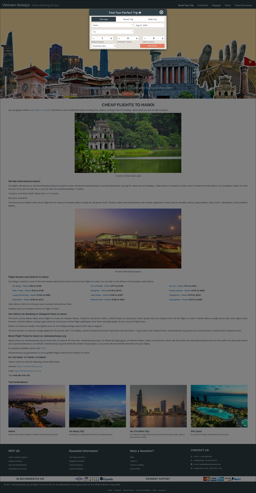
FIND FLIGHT (152, 46)
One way (104, 19)
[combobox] (112, 25)
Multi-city (152, 19)
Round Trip (128, 19)
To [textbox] (94, 32)
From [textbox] (95, 25)
